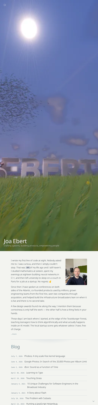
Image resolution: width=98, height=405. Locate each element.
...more (13, 334)
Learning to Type (34, 372)
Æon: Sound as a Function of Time (41, 367)
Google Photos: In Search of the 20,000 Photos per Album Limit (55, 361)
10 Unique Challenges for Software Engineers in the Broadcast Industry (52, 385)
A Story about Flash (36, 392)
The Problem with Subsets (38, 398)
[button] (4, 4)
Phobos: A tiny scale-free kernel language (44, 356)
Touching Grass (34, 378)
